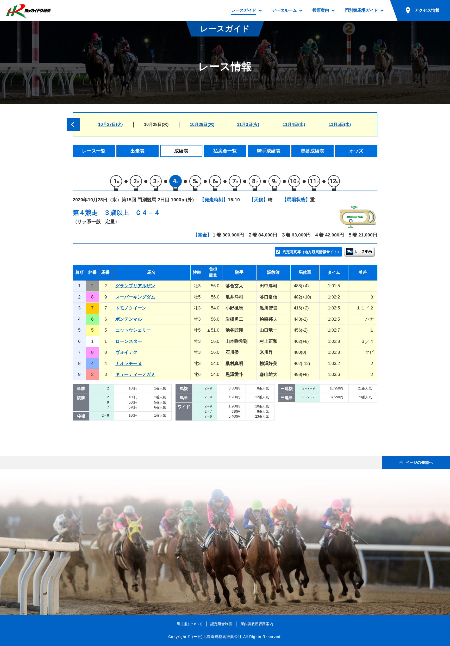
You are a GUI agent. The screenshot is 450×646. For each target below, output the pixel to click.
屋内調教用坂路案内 (256, 624)
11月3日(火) (248, 124)
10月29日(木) (202, 124)
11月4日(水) (294, 124)
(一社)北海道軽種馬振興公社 (217, 637)
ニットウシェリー (133, 330)
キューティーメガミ (135, 374)
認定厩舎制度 (221, 624)
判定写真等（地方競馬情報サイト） (312, 252)
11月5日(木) (340, 124)
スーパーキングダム (135, 297)
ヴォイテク (126, 352)
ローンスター (128, 341)
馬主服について (189, 624)
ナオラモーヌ (128, 363)
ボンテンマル (128, 319)
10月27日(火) (110, 124)
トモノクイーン (130, 308)
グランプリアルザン (135, 285)
